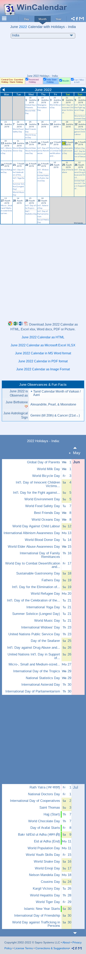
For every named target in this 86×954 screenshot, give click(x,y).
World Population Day (44, 848)
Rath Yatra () (45, 787)
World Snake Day (47, 861)
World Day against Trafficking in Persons (36, 924)
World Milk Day (48, 469)
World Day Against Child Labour (80, 132)
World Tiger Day (48, 902)
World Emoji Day (47, 868)
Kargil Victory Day (46, 888)
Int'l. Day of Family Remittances (43, 151)
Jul (75, 787)
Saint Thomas (49, 807)
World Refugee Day (45, 593)
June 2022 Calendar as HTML (43, 337)
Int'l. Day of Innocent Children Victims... (38, 484)
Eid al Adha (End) (47, 841)
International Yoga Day (43, 607)
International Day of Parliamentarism (32, 691)
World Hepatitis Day (45, 895)
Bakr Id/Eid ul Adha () (39, 834)
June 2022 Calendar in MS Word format (43, 353)
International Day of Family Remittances (40, 554)
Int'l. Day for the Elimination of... (36, 587)
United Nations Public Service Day (43, 178)
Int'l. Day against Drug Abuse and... (33, 647)
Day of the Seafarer (45, 641)
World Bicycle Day (46, 476)
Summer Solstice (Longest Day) (18, 186)
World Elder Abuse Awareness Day (31, 151)
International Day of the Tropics (36, 671)
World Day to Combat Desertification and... (32, 565)
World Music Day (47, 620)
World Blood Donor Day (42, 540)
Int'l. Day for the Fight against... (36, 492)
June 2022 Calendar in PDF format (43, 361)
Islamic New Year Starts (42, 909)
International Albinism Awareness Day (32, 533)
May (76, 453)
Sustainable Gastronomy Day (67, 151)
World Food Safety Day (42, 506)
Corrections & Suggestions (52, 948)
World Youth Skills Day (43, 855)
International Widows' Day (40, 627)
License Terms (23, 948)
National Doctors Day (44, 794)
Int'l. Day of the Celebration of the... (18, 172)
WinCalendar (78, 223)
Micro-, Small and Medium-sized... (34, 664)
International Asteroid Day (40, 684)
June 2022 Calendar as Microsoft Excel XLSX (43, 345)
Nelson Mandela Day (44, 875)
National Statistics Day (43, 678)
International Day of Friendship (37, 915)
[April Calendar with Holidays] (77, 448)
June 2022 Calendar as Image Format (43, 369)
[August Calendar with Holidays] (77, 933)
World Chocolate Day (44, 821)
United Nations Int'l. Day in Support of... (34, 656)
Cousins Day (50, 882)
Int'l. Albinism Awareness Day (6, 151)
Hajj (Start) (52, 814)
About (66, 942)
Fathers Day (79, 148)
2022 (23, 27)
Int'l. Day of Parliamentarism (42, 214)
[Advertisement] (43, 58)
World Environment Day (42, 499)
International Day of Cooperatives (35, 801)
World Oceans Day (46, 519)
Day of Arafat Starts (45, 828)
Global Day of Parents (43, 462)
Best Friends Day (47, 513)
